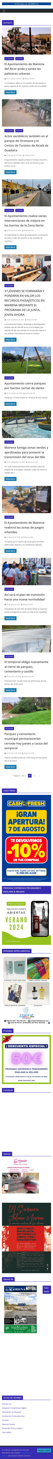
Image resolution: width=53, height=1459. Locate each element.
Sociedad (19, 58)
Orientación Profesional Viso (13, 1416)
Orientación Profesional (11, 1412)
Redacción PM (29, 79)
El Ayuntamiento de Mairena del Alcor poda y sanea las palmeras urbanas (24, 68)
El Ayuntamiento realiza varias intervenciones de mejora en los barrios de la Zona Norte (25, 220)
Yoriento (5, 1420)
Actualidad (9, 58)
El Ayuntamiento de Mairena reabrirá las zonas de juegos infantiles (24, 527)
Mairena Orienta (8, 1424)
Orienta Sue (6, 1404)
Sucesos (19, 131)
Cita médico (6, 1432)
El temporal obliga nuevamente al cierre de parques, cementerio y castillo (26, 666)
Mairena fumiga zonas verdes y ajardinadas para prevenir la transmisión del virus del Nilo (26, 452)
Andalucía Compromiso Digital (14, 1408)
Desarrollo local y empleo (12, 1428)
